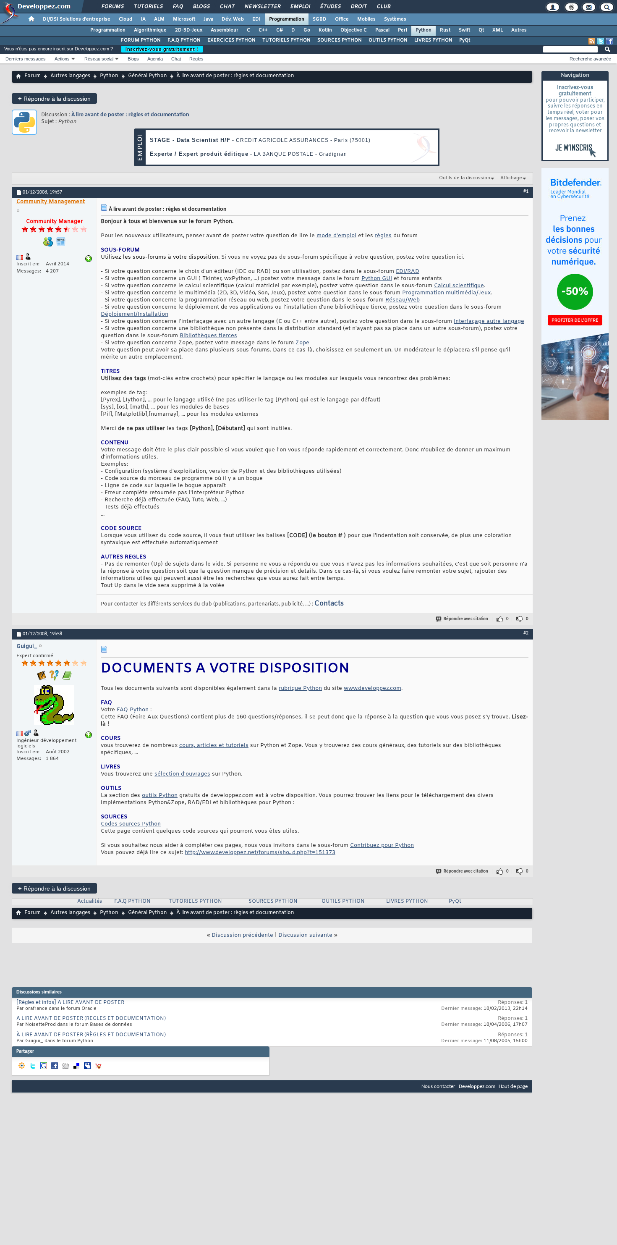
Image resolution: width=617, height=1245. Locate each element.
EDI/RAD (407, 271)
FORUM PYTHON (141, 40)
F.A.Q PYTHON (184, 40)
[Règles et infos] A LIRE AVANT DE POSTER (70, 1002)
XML (497, 30)
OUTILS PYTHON (388, 40)
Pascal (382, 30)
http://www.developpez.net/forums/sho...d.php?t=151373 (260, 852)
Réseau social (98, 58)
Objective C (353, 30)
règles (383, 235)
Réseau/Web (402, 300)
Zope (302, 342)
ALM (159, 19)
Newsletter (262, 6)
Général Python (147, 76)
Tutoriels (148, 6)
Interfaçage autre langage (489, 321)
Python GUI (376, 278)
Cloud (125, 19)
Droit (358, 6)
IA (143, 19)
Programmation (286, 19)
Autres (519, 30)
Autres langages (70, 76)
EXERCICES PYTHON (231, 40)
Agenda (155, 58)
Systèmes (395, 19)
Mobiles (366, 19)
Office (342, 19)
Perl (402, 30)
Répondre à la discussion (54, 98)
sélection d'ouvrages (182, 774)
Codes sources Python (131, 824)
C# (279, 30)
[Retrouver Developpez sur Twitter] (600, 41)
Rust (445, 30)
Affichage (511, 178)
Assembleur (224, 30)
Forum (32, 76)
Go (306, 30)
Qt (481, 30)
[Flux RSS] (591, 41)
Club (383, 6)
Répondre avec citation (466, 619)
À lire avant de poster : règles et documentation (130, 115)
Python (423, 30)
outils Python (160, 795)
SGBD (320, 19)
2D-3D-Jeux (188, 30)
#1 (525, 191)
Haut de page (513, 1086)
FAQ (177, 6)
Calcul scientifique (459, 285)
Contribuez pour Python (382, 845)
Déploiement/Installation (134, 314)
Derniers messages (25, 58)
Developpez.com (477, 1086)
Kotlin (325, 30)
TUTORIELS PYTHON (286, 40)
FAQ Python (133, 709)
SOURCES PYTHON (339, 40)
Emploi (300, 6)
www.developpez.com (372, 688)
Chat (227, 6)
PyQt (464, 40)
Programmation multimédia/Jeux (446, 292)
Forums (112, 6)
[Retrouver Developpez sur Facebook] (609, 41)
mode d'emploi (336, 235)
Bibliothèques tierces (208, 335)
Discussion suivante (305, 935)
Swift (464, 30)
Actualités (89, 901)
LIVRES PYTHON (433, 40)
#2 (525, 633)
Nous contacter (438, 1086)
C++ (263, 30)
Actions (62, 58)
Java (208, 19)
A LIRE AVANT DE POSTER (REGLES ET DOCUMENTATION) (91, 1018)
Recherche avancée (590, 58)
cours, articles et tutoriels (213, 745)
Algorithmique (150, 30)
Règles (196, 58)
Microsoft (184, 19)
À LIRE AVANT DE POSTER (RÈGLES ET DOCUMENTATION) (91, 1035)
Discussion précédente (242, 935)
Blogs (201, 6)
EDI (256, 19)
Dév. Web (233, 19)
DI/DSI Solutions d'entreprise (76, 19)
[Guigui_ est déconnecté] (54, 706)
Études (330, 6)
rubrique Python (300, 688)
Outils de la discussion (464, 178)
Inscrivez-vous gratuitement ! (162, 49)
